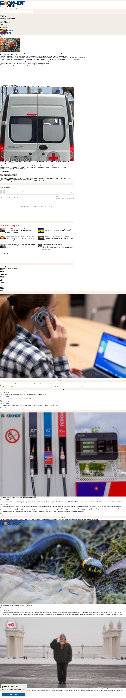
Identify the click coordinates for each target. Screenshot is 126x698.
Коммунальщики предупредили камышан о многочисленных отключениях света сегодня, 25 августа (27, 511)
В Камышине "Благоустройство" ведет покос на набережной (17, 181)
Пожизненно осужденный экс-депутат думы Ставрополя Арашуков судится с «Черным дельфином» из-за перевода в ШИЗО (30, 405)
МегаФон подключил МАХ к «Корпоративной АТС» (11, 378)
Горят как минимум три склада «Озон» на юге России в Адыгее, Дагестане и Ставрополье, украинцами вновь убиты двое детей (42, 690)
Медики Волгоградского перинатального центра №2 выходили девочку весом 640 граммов (29, 508)
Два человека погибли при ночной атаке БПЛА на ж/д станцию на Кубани (19, 514)
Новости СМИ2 (4, 253)
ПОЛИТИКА (3, 21)
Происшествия (4, 85)
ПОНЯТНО (13, 694)
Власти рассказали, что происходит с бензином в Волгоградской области (19, 497)
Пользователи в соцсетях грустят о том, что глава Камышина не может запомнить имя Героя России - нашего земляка (33, 56)
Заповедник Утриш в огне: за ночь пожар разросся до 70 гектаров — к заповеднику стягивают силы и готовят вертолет (29, 408)
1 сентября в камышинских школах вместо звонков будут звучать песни (68, 511)
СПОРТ (2, 24)
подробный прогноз (5, 268)
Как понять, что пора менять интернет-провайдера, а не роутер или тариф (70, 688)
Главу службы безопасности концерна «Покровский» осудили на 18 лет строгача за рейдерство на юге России (27, 612)
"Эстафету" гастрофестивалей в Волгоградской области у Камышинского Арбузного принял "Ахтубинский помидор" (79, 508)
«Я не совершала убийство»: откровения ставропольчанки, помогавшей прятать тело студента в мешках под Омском (28, 386)
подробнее (14, 268)
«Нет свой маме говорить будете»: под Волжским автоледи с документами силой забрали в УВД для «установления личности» (31, 506)
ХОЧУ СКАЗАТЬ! (5, 26)
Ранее (16, 197)
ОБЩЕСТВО (3, 19)
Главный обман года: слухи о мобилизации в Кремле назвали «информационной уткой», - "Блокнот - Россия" (63, 501)
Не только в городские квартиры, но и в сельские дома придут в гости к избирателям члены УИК (24, 519)
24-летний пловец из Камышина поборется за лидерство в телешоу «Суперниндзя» (66, 608)
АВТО (9, 32)
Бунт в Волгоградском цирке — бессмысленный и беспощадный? (17, 501)
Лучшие (9, 197)
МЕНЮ (2, 15)
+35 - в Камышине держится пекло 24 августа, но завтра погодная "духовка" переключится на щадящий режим (98, 690)
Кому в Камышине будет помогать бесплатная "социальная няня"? (38, 502)
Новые (2, 197)
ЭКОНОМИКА (4, 27)
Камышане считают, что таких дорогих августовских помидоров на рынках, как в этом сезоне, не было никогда (73, 519)
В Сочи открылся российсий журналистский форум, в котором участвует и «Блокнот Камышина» (24, 390)
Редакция (2, 37)
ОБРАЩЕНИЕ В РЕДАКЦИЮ (8, 18)
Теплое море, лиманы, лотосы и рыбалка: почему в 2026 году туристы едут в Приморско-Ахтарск (24, 394)
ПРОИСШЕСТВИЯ (5, 23)
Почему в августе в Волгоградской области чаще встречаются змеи (17, 605)
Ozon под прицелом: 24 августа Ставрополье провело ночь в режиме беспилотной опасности (23, 608)
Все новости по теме (6, 54)
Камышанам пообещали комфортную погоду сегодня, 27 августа (72, 386)
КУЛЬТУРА (3, 16)
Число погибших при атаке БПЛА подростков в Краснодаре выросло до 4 (18, 398)
